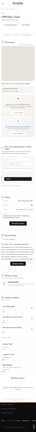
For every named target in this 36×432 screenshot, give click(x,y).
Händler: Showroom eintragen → (27, 44)
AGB (18, 420)
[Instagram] (34, 425)
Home (3, 420)
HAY (7, 9)
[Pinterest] (34, 428)
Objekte (3, 9)
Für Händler (10, 420)
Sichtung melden (19, 113)
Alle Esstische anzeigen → (18, 378)
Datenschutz (25, 420)
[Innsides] (18, 3)
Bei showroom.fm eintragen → (11, 91)
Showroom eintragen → (18, 133)
